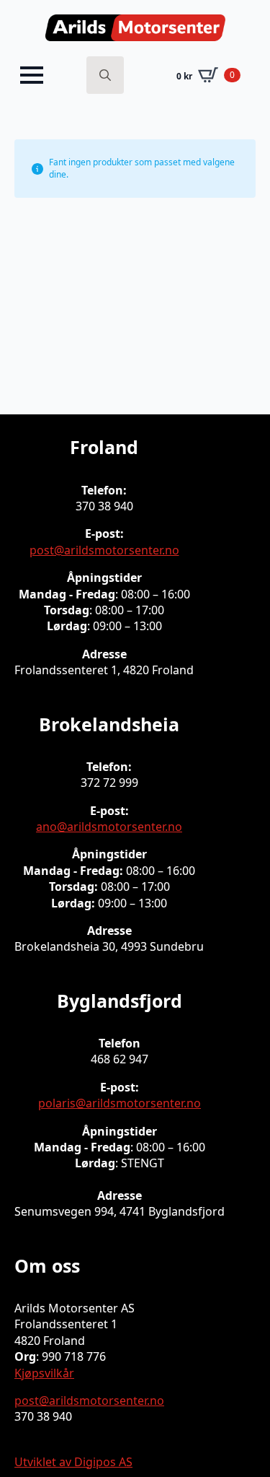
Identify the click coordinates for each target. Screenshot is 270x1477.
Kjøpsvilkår (44, 1373)
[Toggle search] (105, 75)
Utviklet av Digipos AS (73, 1462)
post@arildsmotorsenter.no (104, 550)
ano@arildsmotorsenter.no (109, 827)
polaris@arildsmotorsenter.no (119, 1103)
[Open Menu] (31, 75)
